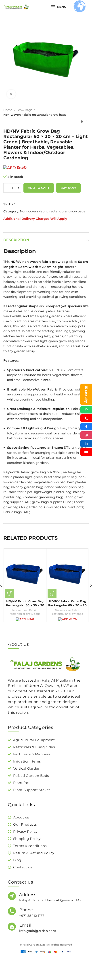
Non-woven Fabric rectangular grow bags (34, 114)
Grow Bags (25, 110)
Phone (26, 909)
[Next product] (86, 121)
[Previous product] (77, 121)
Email (25, 925)
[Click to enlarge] (11, 94)
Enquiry (86, 396)
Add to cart (38, 187)
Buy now (68, 187)
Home (8, 110)
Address (27, 894)
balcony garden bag (26, 487)
